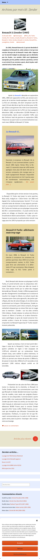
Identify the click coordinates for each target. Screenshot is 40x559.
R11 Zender (10, 38)
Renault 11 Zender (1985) (15, 32)
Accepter (20, 543)
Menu (4, 2)
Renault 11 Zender (23, 40)
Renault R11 (33, 40)
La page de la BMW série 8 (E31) (11, 465)
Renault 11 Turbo (32, 38)
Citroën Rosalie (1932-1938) (20, 498)
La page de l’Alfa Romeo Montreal (12, 456)
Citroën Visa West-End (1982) (18, 501)
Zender (12, 42)
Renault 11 (23, 38)
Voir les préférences (20, 554)
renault (17, 38)
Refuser (20, 549)
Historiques (18, 36)
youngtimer (5, 42)
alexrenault (21, 42)
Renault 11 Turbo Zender (9, 40)
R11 (27, 36)
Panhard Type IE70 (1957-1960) (19, 504)
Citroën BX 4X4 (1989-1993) (17, 510)
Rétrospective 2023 (8, 468)
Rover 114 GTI (6, 462)
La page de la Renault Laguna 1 (11, 459)
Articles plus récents (25, 438)
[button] (37, 521)
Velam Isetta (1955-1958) (23, 507)
